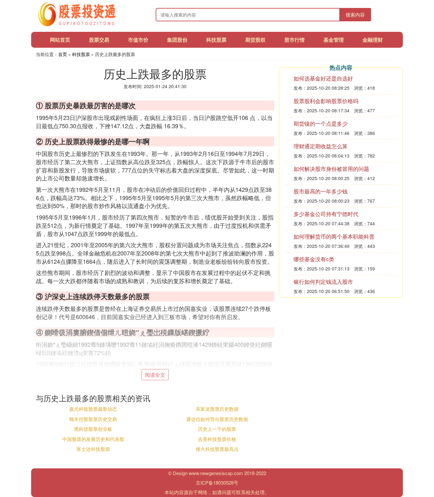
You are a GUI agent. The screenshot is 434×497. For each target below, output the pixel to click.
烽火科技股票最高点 (217, 448)
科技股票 (216, 39)
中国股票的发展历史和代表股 (93, 439)
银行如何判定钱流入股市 (323, 281)
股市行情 (294, 39)
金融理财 (373, 39)
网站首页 (60, 39)
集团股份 (177, 39)
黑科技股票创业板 (93, 428)
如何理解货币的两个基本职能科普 (334, 236)
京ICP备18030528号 (217, 482)
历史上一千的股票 (217, 428)
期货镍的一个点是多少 (321, 123)
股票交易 (99, 39)
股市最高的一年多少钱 (321, 191)
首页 (62, 54)
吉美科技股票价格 (217, 439)
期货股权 (255, 39)
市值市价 (138, 39)
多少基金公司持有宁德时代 (326, 214)
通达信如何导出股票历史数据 (217, 419)
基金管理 (333, 39)
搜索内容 (355, 14)
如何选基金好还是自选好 (323, 78)
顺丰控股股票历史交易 (93, 419)
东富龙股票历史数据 (217, 408)
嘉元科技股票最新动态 (93, 408)
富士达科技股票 (93, 448)
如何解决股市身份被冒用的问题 (331, 168)
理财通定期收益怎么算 (321, 146)
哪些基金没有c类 (314, 259)
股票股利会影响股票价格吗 (326, 101)
